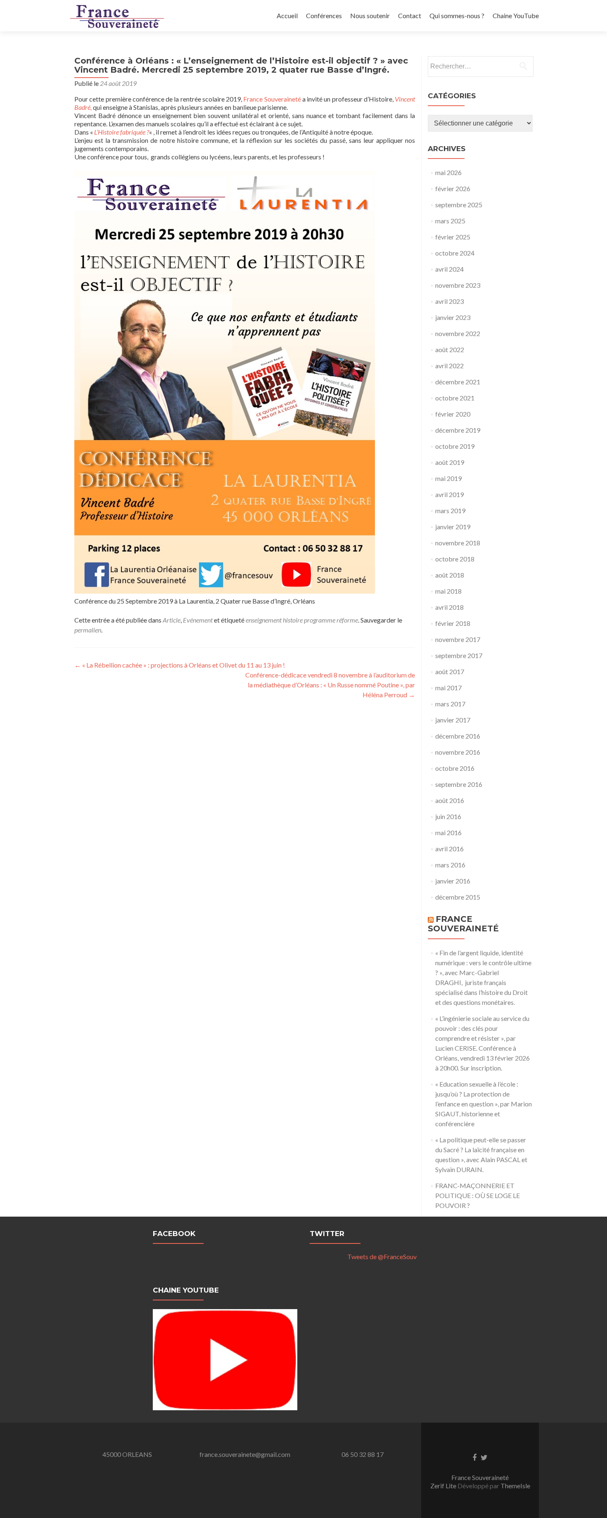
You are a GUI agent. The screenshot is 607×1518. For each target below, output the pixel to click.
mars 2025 (450, 221)
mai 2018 (448, 591)
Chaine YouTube (516, 15)
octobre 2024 (454, 253)
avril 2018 (449, 607)
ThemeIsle (515, 1486)
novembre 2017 (457, 639)
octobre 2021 (454, 398)
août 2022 (449, 349)
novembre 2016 (457, 752)
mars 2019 (450, 510)
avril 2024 (449, 269)
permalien (87, 630)
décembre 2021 (457, 382)
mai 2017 (448, 688)
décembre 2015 (457, 897)
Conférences (324, 15)
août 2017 (449, 671)
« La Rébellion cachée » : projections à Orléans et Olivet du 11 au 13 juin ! (179, 665)
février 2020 (452, 414)
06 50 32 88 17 (362, 1454)
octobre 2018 (454, 559)
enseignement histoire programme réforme (302, 620)
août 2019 (449, 462)
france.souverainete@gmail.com (244, 1454)
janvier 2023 (452, 317)
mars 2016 (450, 865)
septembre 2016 (458, 784)
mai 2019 (448, 478)
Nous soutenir (370, 15)
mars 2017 (450, 704)
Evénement (198, 620)
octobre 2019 (454, 446)
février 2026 (452, 188)
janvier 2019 (452, 526)
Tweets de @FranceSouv (382, 1256)
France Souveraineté (272, 99)
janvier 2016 (452, 881)
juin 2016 (448, 816)
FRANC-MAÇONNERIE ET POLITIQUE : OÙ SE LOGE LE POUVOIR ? (477, 1195)
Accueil (287, 15)
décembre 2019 (457, 430)
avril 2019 (449, 494)
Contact (409, 15)
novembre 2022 (457, 333)
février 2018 (452, 623)
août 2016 (449, 800)
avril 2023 (449, 301)
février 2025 (452, 237)
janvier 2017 (452, 720)
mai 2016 (448, 832)
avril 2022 (449, 365)
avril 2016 (449, 849)
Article (171, 620)
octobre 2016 (454, 768)
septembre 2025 (458, 204)
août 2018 (449, 575)
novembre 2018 (457, 543)
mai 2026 (448, 172)
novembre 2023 (457, 285)
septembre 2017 (458, 655)
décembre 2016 (457, 736)
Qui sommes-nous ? (456, 15)
